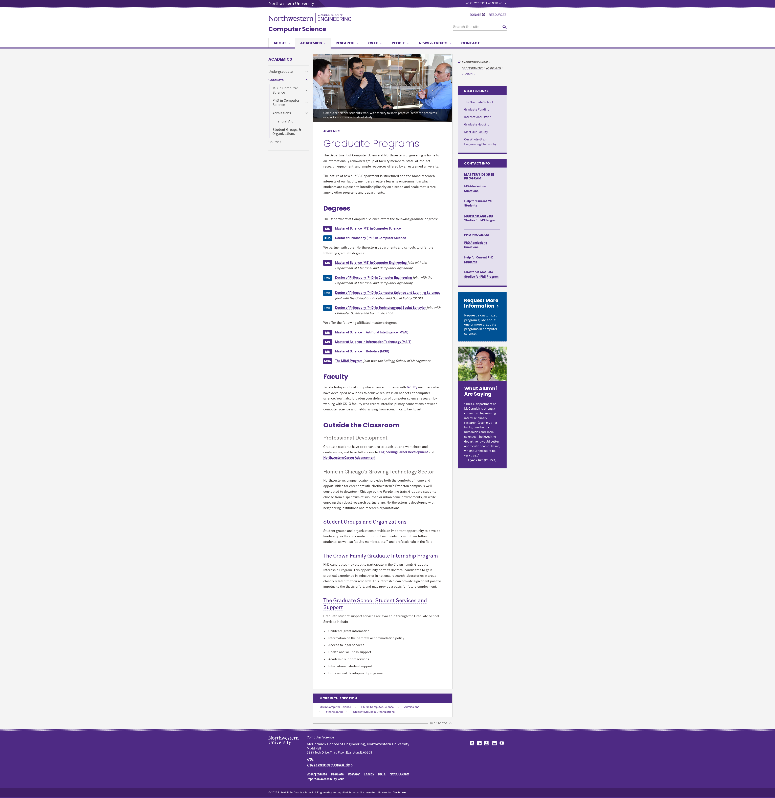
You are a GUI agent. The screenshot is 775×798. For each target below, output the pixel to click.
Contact (470, 42)
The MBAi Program (348, 361)
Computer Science (297, 29)
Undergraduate (280, 72)
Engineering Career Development (403, 452)
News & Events (433, 42)
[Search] (505, 27)
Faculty (369, 774)
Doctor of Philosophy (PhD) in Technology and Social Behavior (380, 307)
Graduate (276, 80)
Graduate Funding (476, 109)
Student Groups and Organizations (365, 522)
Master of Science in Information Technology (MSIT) (373, 342)
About (279, 42)
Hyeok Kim (475, 460)
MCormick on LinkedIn (494, 743)
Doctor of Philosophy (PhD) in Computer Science (370, 238)
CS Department (472, 68)
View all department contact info (328, 764)
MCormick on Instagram (487, 743)
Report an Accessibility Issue (325, 779)
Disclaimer (399, 792)
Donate (475, 15)
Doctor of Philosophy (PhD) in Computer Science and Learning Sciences (387, 292)
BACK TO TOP (438, 723)
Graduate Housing (476, 124)
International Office (477, 117)
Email (310, 759)
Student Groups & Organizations (286, 132)
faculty (412, 387)
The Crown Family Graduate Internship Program (380, 556)
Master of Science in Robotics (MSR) (362, 351)
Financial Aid (282, 121)
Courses (274, 142)
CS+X (373, 42)
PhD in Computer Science (286, 103)
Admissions (281, 113)
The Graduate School (478, 102)
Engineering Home (475, 62)
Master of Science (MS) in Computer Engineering (371, 262)
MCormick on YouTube (502, 743)
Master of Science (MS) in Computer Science (368, 228)
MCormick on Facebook (479, 743)
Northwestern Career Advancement (349, 457)
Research (345, 42)
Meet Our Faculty (476, 132)
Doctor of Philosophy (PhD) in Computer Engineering (373, 277)
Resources (498, 15)
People (398, 42)
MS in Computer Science (285, 90)
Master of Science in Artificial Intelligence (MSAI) (371, 332)
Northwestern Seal (287, 747)
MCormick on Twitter (471, 743)
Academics (311, 42)
